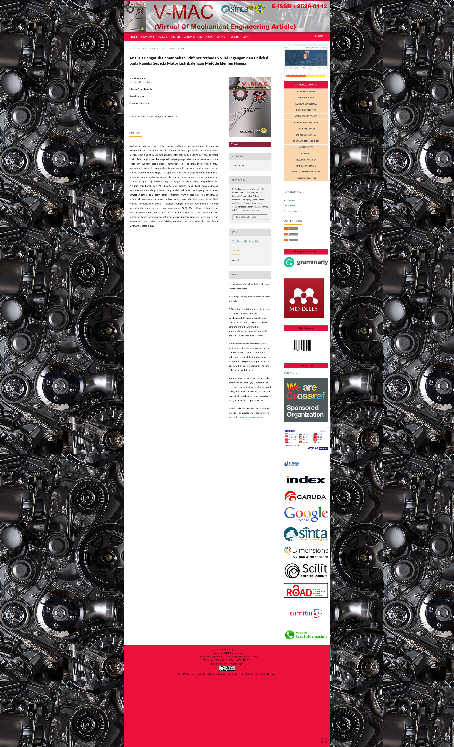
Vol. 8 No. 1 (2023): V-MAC (163, 48)
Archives (175, 37)
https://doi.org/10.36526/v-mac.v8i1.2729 (156, 116)
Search (319, 36)
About (209, 37)
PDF (236, 145)
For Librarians (290, 211)
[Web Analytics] (291, 465)
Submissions (147, 37)
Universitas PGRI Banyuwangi (227, 653)
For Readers (289, 200)
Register (234, 37)
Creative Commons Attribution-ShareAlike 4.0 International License (242, 674)
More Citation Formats (245, 217)
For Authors (289, 206)
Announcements (193, 37)
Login (245, 37)
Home (134, 37)
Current (162, 37)
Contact (221, 37)
